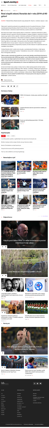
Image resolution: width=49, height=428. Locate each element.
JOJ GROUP (3, 401)
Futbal (30, 5)
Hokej (35, 5)
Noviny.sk (3, 5)
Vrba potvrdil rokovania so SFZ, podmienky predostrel (12, 148)
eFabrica (41, 424)
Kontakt (34, 395)
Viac (40, 5)
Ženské (2, 405)
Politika (18, 412)
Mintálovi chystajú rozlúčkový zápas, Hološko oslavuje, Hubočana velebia (16, 142)
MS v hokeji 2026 (22, 5)
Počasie (2, 414)
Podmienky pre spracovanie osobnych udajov (38, 398)
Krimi (18, 410)
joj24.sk (18, 395)
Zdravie (2, 410)
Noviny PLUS (19, 397)
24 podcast (19, 405)
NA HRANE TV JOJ (20, 403)
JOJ (2, 393)
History (2, 412)
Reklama (35, 393)
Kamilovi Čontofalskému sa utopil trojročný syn (11, 145)
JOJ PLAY (3, 395)
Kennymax (31, 424)
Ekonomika (19, 414)
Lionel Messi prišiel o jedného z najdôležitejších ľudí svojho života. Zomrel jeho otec (18, 138)
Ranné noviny (20, 401)
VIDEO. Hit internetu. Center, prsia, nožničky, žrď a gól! (33, 95)
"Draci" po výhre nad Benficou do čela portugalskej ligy (12, 151)
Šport (2, 403)
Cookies (34, 400)
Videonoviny (19, 399)
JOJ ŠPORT (3, 397)
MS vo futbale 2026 (12, 5)
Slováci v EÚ (19, 416)
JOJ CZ (2, 399)
